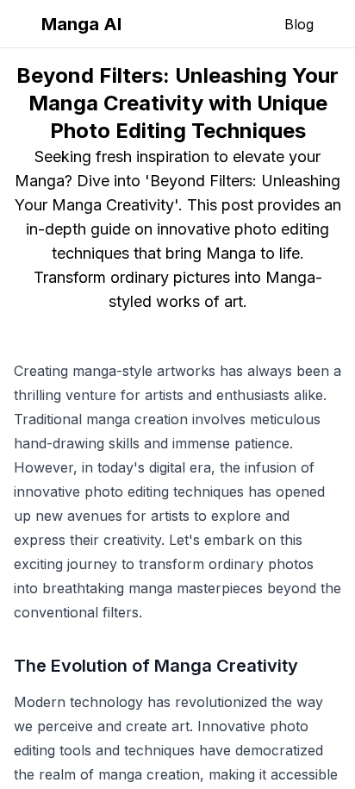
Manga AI (81, 24)
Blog (299, 24)
